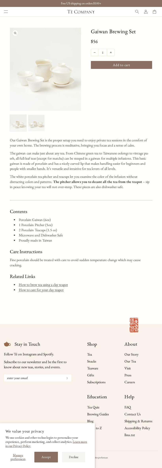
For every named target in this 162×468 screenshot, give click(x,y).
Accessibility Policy (137, 428)
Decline (73, 457)
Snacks (91, 361)
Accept (46, 457)
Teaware (92, 368)
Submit (65, 377)
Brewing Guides (98, 414)
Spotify (48, 354)
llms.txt (129, 435)
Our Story (131, 354)
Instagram (30, 354)
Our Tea (130, 361)
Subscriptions (96, 382)
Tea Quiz (93, 407)
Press (127, 375)
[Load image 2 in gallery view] (36, 123)
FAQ (127, 407)
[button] (6, 11)
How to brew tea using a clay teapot (43, 284)
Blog (90, 421)
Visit (127, 368)
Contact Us (132, 414)
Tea (89, 354)
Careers (129, 382)
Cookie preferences (100, 457)
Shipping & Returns (138, 421)
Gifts (90, 375)
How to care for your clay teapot (41, 289)
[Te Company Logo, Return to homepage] (81, 11)
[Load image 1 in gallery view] (18, 123)
